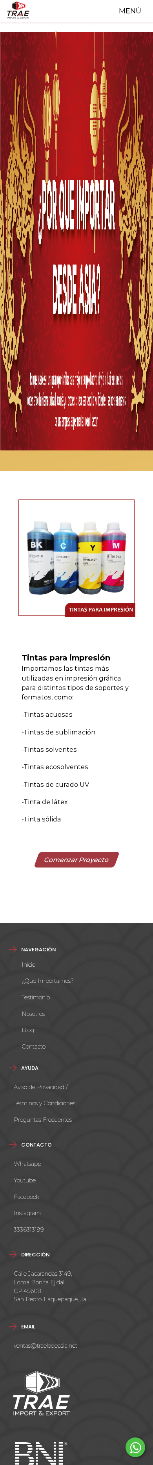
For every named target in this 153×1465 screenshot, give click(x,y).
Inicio (28, 964)
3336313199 (29, 1229)
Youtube (25, 1180)
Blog (28, 1030)
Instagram (27, 1213)
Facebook (26, 1196)
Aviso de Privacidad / (40, 1087)
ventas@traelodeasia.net (45, 1345)
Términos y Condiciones (44, 1103)
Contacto (34, 1046)
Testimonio (36, 997)
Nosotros (33, 1013)
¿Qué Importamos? (48, 980)
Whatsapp (27, 1163)
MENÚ (128, 11)
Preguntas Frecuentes (43, 1119)
